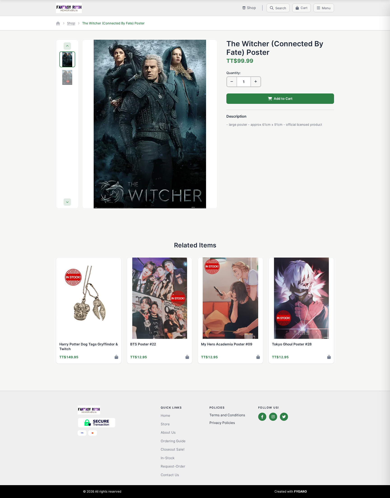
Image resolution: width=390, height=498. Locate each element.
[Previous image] (90, 124)
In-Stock (167, 458)
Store (165, 424)
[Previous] (67, 46)
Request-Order (173, 466)
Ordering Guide (173, 441)
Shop (71, 23)
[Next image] (209, 124)
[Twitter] (284, 417)
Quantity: (233, 73)
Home (165, 415)
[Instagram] (273, 417)
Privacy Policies (222, 423)
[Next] (67, 202)
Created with (290, 491)
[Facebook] (262, 417)
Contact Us (170, 475)
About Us (168, 432)
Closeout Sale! (172, 449)
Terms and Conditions (227, 415)
